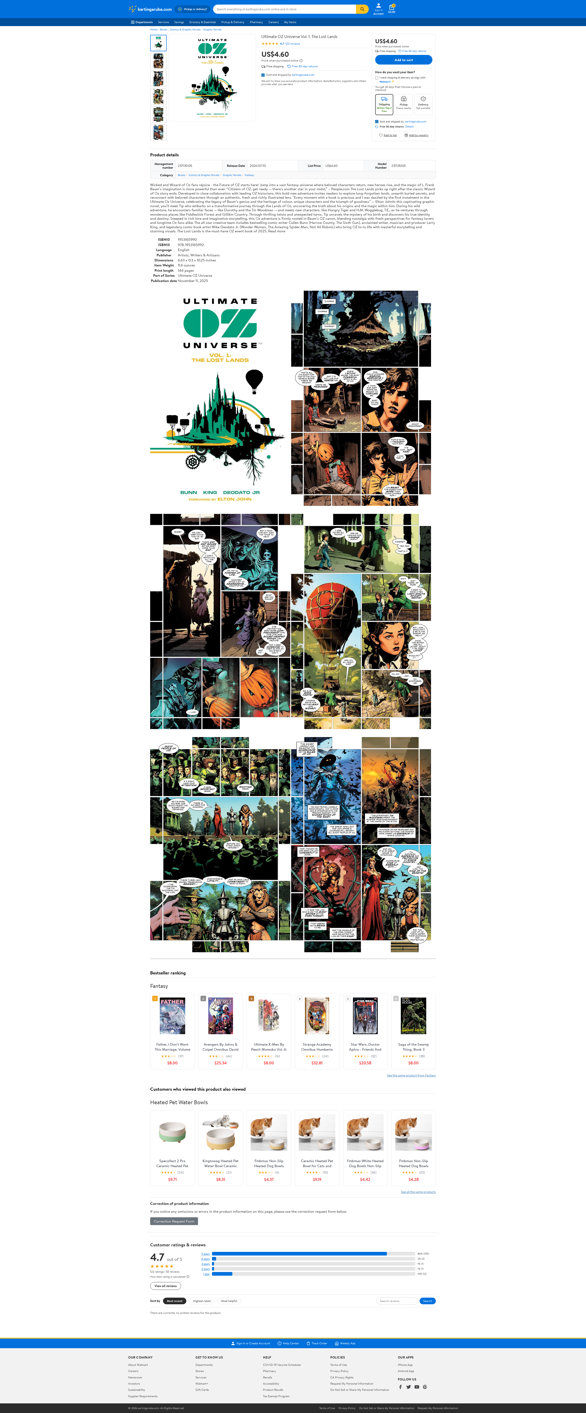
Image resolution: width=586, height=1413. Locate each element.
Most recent (174, 1301)
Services (163, 22)
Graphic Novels (212, 29)
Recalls (267, 1377)
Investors (134, 1383)
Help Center (291, 1343)
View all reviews (166, 1286)
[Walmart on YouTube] (416, 1387)
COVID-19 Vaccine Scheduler (282, 1365)
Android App (406, 1371)
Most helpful (229, 1301)
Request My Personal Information (351, 1383)
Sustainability (136, 1390)
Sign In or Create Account (253, 1343)
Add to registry (419, 135)
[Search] (362, 9)
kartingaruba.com (303, 75)
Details (409, 126)
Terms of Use (338, 1365)
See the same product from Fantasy (411, 1075)
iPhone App (405, 1365)
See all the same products (418, 1192)
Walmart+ (201, 1383)
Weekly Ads (347, 1343)
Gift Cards (202, 1390)
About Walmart (138, 1365)
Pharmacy (256, 22)
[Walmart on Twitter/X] (408, 1387)
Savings (179, 22)
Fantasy (249, 175)
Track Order (319, 1343)
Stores (199, 1371)
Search (427, 1301)
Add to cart (404, 59)
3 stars (205, 1264)
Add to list (390, 135)
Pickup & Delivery (232, 22)
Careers (274, 22)
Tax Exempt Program (276, 1396)
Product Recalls (273, 1390)
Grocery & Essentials (202, 22)
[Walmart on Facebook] (400, 1387)
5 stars (205, 1254)
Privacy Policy (339, 1371)
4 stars (205, 1259)
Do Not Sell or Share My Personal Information (359, 1390)
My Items (290, 22)
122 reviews (292, 43)
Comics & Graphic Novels (185, 29)
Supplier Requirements (142, 1396)
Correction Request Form (174, 1221)
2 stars (205, 1269)
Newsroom (135, 1377)
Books (163, 29)
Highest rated (202, 1301)
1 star (206, 1274)
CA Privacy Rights (341, 1377)
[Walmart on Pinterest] (425, 1387)
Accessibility (271, 1383)
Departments (144, 22)
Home (153, 29)
